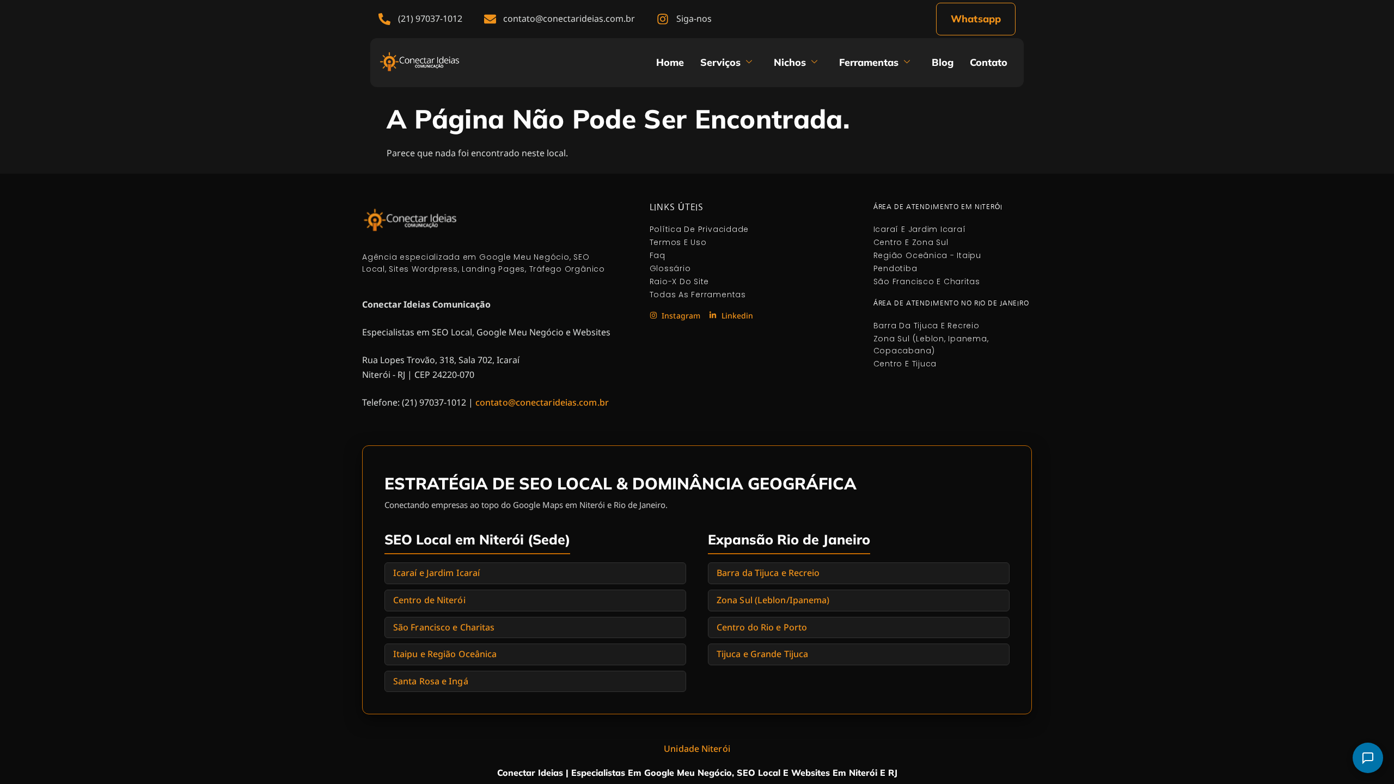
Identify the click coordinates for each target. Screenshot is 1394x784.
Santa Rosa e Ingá (430, 681)
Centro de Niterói (429, 600)
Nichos (790, 62)
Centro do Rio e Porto (762, 627)
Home (670, 62)
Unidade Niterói (697, 749)
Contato (988, 62)
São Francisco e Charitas (443, 627)
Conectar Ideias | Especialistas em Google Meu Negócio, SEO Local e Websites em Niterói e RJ (697, 772)
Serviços (720, 62)
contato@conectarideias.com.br (542, 402)
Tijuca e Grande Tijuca (762, 654)
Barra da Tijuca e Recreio (768, 573)
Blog (942, 62)
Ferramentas (868, 62)
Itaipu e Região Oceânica (445, 654)
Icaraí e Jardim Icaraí (436, 573)
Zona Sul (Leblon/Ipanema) (773, 600)
